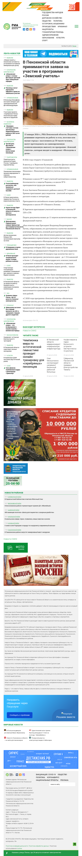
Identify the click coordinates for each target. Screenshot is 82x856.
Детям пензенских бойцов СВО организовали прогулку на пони (12, 238)
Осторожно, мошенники (53, 23)
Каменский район (13, 510)
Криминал (62, 26)
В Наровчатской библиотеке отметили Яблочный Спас (24, 499)
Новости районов (14, 492)
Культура (60, 38)
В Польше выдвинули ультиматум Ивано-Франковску (14, 732)
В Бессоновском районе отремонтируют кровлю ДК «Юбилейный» (28, 506)
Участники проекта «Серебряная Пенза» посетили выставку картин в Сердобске (11, 114)
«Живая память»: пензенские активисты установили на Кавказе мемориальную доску (12, 62)
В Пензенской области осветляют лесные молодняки (11, 349)
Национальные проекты (47, 780)
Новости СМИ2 (29, 330)
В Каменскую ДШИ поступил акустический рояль (12, 359)
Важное (9, 219)
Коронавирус (53, 777)
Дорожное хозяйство (52, 18)
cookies (19, 848)
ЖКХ (8, 293)
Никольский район (14, 516)
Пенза (74, 46)
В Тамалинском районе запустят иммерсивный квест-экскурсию (27, 532)
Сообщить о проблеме (20, 715)
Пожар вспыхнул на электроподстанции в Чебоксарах (40, 739)
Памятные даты (12, 157)
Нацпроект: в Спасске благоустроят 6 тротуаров (11, 339)
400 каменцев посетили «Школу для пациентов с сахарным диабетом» (29, 512)
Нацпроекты (47, 29)
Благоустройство (12, 335)
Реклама (64, 780)
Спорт (45, 40)
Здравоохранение (50, 35)
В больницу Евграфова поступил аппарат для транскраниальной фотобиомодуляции (12, 102)
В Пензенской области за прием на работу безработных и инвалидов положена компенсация (11, 285)
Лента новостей (12, 53)
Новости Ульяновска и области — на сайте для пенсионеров (15, 739)
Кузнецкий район (13, 523)
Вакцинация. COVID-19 (46, 774)
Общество (46, 21)
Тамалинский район (14, 530)
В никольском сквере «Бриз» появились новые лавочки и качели (27, 519)
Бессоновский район (14, 503)
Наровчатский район (14, 497)
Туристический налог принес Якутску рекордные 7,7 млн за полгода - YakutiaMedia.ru (39, 733)
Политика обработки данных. (39, 846)
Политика (57, 21)
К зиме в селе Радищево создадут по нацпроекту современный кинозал (30, 525)
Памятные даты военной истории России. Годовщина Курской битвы (11, 162)
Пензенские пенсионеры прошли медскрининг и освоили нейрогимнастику (12, 174)
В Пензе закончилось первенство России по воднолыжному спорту (12, 199)
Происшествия (49, 26)
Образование (48, 38)
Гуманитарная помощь (53, 32)
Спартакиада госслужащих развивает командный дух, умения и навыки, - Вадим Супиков (12, 271)
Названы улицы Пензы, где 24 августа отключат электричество (36, 852)
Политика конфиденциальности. (17, 846)
